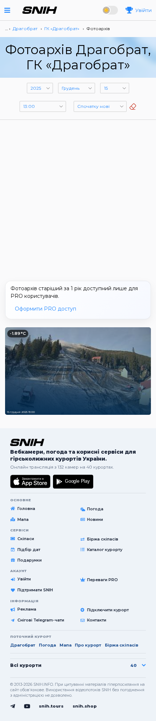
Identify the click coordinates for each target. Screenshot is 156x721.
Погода (95, 508)
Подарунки (29, 560)
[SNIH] (27, 442)
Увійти (24, 579)
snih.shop (85, 706)
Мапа (23, 519)
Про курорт (88, 645)
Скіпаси (25, 538)
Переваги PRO (102, 579)
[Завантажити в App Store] (30, 482)
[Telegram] (12, 706)
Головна (26, 508)
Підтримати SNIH (35, 589)
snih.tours (51, 706)
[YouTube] (27, 706)
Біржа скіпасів (102, 539)
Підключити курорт (108, 609)
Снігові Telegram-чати (40, 620)
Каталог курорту (104, 549)
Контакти (96, 620)
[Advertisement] (78, 198)
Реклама (26, 609)
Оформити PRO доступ (45, 308)
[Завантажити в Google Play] (73, 482)
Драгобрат (22, 645)
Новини (95, 519)
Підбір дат (28, 549)
